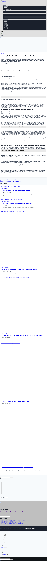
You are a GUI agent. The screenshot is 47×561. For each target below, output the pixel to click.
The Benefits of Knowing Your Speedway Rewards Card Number (11, 67)
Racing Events (5, 20)
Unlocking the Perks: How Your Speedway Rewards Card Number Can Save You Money (14, 68)
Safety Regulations (6, 25)
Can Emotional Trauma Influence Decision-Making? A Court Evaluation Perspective (13, 520)
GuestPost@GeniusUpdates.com (30, 528)
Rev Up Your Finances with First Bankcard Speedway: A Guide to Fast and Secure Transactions (22, 335)
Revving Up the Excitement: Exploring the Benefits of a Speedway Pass (17, 203)
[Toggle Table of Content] (1, 65)
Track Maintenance (8, 28)
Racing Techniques (6, 24)
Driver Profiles (5, 7)
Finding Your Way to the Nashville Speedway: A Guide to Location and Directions (19, 269)
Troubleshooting (7, 29)
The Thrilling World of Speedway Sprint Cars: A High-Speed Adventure (10, 181)
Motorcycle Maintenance (8, 9)
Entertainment (5, 11)
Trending (5, 12)
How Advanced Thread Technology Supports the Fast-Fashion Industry (12, 523)
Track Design (4, 554)
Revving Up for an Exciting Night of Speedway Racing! (8, 178)
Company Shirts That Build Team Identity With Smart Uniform (10, 521)
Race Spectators (5, 546)
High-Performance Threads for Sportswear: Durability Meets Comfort (11, 522)
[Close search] (0, 557)
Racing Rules (5, 22)
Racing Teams (5, 23)
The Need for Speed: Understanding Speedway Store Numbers (15, 401)
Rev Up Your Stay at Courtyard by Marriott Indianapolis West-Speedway (17, 467)
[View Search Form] (2, 31)
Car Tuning (3, 333)
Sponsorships (5, 26)
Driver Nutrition (6, 6)
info (6, 53)
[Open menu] (2, 35)
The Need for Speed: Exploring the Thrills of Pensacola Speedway (16, 190)
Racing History (5, 21)
